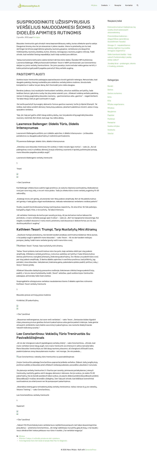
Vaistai (110, 133)
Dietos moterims (115, 93)
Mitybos (94, 5)
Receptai (117, 5)
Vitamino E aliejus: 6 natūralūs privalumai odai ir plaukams (39, 438)
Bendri (110, 86)
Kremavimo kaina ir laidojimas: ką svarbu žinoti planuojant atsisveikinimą (121, 30)
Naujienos (112, 111)
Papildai (111, 115)
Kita (109, 101)
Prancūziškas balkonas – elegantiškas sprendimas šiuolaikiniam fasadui (118, 39)
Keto (110, 97)
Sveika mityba (114, 126)
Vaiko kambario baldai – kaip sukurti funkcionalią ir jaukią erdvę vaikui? (119, 57)
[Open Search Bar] (137, 5)
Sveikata (104, 5)
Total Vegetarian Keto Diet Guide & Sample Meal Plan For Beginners (43, 441)
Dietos (110, 90)
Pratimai (111, 119)
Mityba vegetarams (116, 104)
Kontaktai (128, 5)
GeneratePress (90, 450)
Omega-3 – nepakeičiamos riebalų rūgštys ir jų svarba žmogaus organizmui (119, 48)
